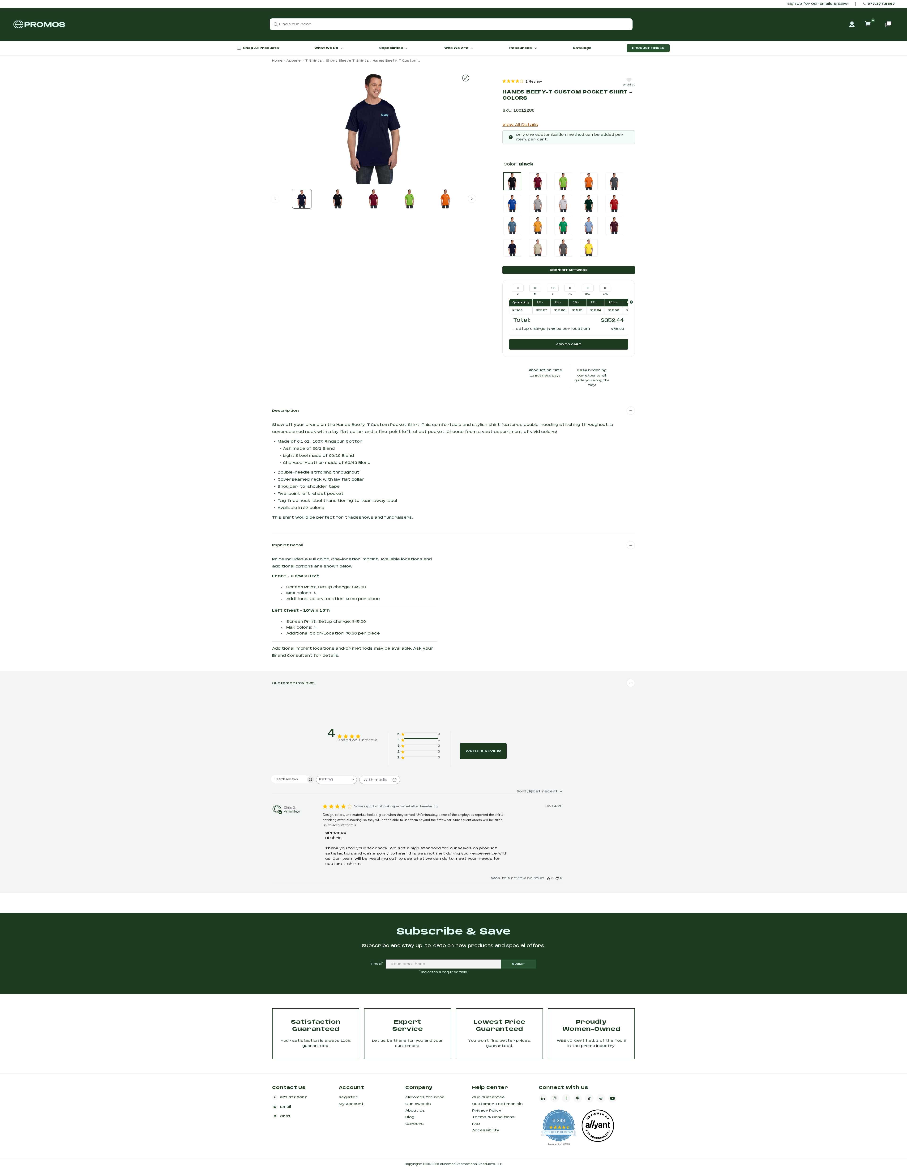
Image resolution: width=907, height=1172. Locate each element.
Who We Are (456, 48)
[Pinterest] (577, 1098)
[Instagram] (554, 1098)
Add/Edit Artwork (569, 270)
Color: (518, 164)
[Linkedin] (543, 1098)
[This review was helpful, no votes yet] (548, 878)
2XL (587, 294)
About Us (415, 1110)
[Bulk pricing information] (631, 302)
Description (285, 410)
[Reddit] (601, 1098)
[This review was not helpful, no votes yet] (557, 878)
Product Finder (648, 48)
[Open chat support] (888, 24)
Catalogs (582, 48)
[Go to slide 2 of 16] (472, 199)
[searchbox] (288, 779)
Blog (409, 1117)
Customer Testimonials (497, 1104)
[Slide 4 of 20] (409, 199)
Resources (520, 48)
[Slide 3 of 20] (374, 199)
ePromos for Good (425, 1097)
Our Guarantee (488, 1097)
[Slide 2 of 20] (338, 199)
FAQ (476, 1123)
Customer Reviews (293, 683)
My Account (351, 1104)
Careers (414, 1123)
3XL (605, 294)
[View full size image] (465, 78)
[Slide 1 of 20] (302, 199)
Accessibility (485, 1130)
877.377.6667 (881, 3)
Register (348, 1097)
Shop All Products (261, 48)
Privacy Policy (486, 1110)
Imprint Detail (287, 545)
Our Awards (418, 1104)
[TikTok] (589, 1098)
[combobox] (336, 780)
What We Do (326, 48)
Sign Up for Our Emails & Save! (817, 3)
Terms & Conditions (493, 1117)
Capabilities (391, 48)
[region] (522, 81)
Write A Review (483, 751)
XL (570, 294)
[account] (852, 24)
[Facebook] (566, 1098)
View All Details (520, 125)
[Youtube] (612, 1098)
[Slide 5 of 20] (445, 199)
